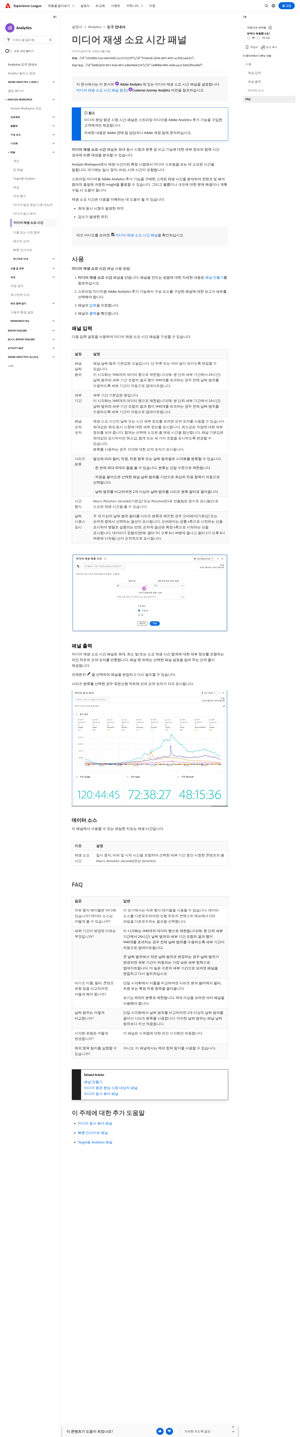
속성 (16, 187)
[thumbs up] (160, 1431)
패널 (12, 152)
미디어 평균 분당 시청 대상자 (33, 205)
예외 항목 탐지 (18, 303)
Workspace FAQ (20, 321)
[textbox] (29, 40)
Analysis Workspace (20, 99)
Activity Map (15, 348)
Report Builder (17, 330)
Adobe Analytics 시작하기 (23, 82)
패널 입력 (254, 73)
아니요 (266, 37)
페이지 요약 (21, 241)
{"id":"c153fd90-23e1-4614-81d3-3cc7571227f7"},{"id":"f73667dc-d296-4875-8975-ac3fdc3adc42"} (137, 58)
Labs (11, 366)
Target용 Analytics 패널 (95, 1142)
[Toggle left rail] (55, 17)
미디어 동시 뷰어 (24, 214)
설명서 (77, 27)
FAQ (248, 99)
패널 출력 (254, 82)
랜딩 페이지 (16, 91)
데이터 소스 (256, 90)
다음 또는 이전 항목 (26, 232)
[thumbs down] (169, 1431)
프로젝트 (15, 117)
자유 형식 (19, 196)
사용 (248, 64)
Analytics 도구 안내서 (22, 64)
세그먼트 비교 (20, 258)
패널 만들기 (214, 277)
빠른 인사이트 (22, 250)
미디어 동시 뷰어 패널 (101, 1093)
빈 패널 (18, 170)
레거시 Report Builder (21, 339)
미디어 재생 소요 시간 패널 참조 (101, 90)
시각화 (14, 143)
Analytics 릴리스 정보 (21, 73)
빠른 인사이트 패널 (93, 1132)
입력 (92, 305)
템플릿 (14, 125)
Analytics (94, 27)
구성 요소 (16, 134)
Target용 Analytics (24, 178)
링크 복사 (271, 47)
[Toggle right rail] (245, 17)
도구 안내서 (116, 27)
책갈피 (254, 47)
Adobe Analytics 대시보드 (23, 356)
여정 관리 (17, 286)
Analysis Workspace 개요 (26, 108)
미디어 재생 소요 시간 (28, 223)
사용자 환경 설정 (22, 312)
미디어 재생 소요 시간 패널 (137, 235)
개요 (16, 161)
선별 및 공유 (17, 268)
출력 (92, 313)
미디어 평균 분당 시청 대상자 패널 (111, 1088)
